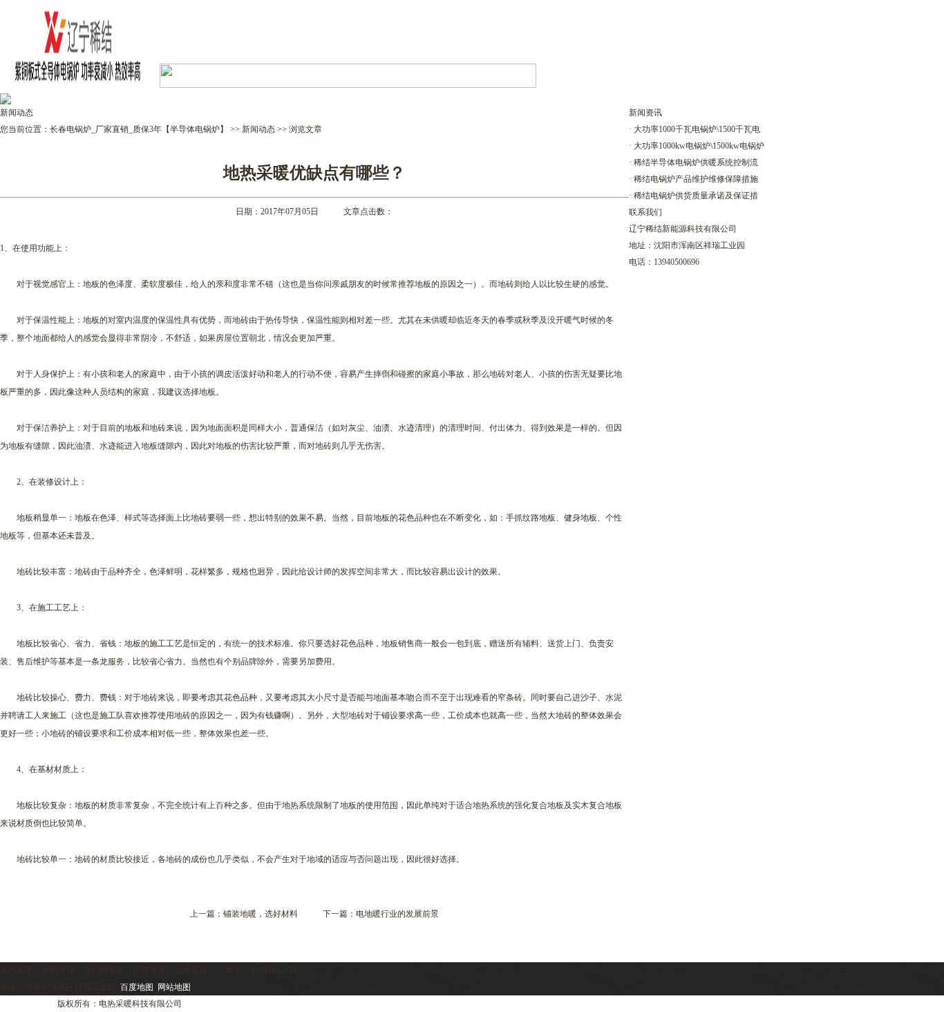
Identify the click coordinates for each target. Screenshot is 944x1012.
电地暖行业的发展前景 (397, 914)
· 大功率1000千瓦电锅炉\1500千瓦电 (694, 129)
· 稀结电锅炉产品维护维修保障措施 (693, 179)
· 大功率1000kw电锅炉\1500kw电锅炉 (696, 146)
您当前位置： (25, 129)
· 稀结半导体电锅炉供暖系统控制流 (693, 162)
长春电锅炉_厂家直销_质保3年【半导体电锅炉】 (139, 129)
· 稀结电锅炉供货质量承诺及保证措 (693, 195)
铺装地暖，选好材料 (260, 914)
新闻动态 (258, 129)
